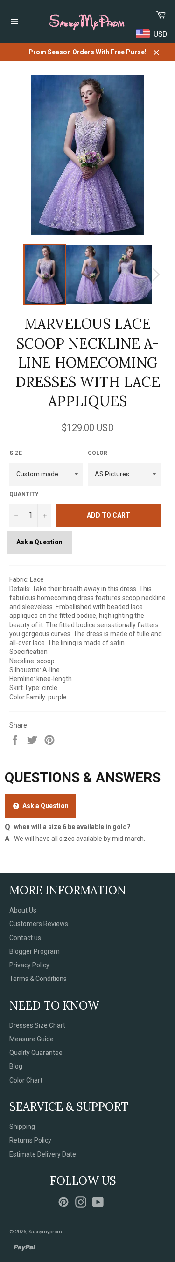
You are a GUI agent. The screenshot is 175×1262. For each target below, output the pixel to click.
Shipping (22, 1126)
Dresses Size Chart (37, 1025)
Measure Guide (31, 1039)
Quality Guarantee (36, 1052)
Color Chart (25, 1080)
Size (15, 453)
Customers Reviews (38, 924)
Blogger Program (34, 951)
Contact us (25, 938)
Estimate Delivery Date (42, 1154)
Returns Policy (30, 1140)
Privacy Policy (29, 965)
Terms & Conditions (38, 978)
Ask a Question (39, 542)
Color (97, 453)
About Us (22, 910)
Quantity (24, 494)
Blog (15, 1066)
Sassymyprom (45, 1232)
